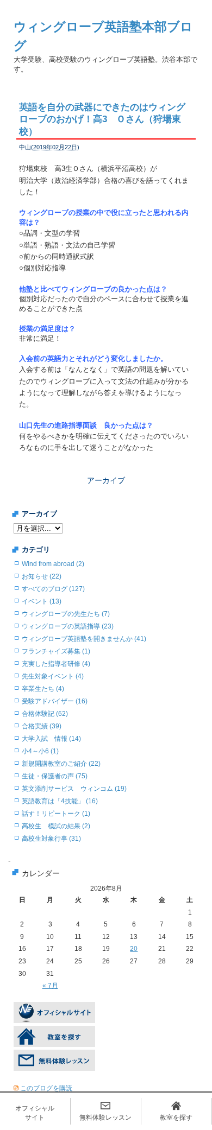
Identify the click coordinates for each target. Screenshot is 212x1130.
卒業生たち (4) (43, 689)
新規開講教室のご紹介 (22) (61, 763)
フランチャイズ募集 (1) (56, 651)
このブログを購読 (46, 1088)
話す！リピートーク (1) (56, 813)
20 (134, 949)
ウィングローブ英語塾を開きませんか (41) (84, 639)
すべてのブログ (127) (53, 589)
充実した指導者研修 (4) (56, 664)
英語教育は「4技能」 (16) (60, 801)
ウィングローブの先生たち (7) (66, 614)
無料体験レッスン (105, 1117)
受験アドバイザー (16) (55, 701)
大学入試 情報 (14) (51, 738)
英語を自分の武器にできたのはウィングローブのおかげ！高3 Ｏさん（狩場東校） (102, 119)
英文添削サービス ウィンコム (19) (74, 788)
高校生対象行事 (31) (51, 838)
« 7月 (50, 985)
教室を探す (176, 1117)
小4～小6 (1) (40, 751)
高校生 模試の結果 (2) (56, 826)
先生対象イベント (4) (53, 676)
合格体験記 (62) (45, 714)
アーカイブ (106, 480)
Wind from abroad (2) (53, 564)
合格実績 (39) (41, 726)
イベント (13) (41, 601)
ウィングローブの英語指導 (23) (68, 626)
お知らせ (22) (41, 576)
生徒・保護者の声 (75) (55, 776)
